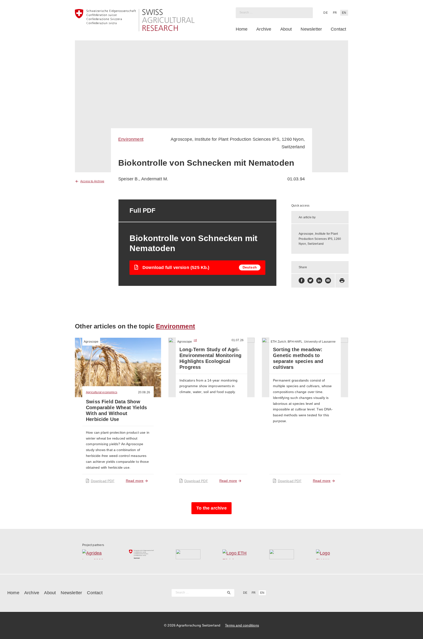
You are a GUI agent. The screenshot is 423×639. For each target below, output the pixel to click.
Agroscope (91, 341)
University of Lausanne (320, 341)
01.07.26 (238, 340)
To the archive (211, 508)
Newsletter (311, 29)
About (286, 29)
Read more (135, 481)
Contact (338, 29)
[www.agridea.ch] (94, 554)
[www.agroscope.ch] (141, 554)
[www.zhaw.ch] (328, 554)
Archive (263, 29)
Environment (130, 139)
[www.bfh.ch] (188, 554)
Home (242, 29)
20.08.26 (144, 392)
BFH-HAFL (295, 341)
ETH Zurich (278, 341)
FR (335, 12)
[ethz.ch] (235, 554)
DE (325, 12)
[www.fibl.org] (281, 554)
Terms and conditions (242, 625)
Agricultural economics (101, 392)
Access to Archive (92, 181)
